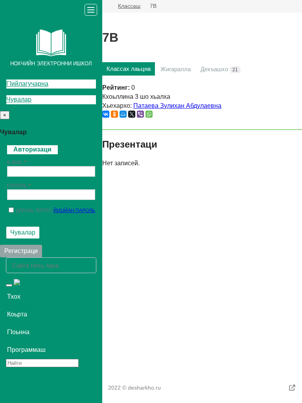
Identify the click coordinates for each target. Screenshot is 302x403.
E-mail (15, 162)
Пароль (17, 186)
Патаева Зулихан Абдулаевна (177, 105)
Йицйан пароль (74, 210)
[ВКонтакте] (105, 114)
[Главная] (105, 6)
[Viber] (140, 114)
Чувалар (18, 99)
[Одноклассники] (114, 114)
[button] (51, 297)
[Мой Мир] (123, 114)
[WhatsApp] (149, 114)
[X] (131, 114)
